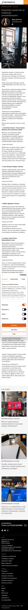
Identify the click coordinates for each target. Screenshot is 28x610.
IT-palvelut (4, 571)
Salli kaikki (14, 325)
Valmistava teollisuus (7, 580)
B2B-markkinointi (6, 563)
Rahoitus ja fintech (6, 583)
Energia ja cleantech (7, 576)
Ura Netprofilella (6, 600)
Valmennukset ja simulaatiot (9, 565)
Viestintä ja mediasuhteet (8, 556)
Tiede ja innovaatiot (7, 573)
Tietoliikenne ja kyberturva (9, 578)
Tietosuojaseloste (5, 608)
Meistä (3, 588)
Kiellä (14, 334)
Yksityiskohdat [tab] (14, 279)
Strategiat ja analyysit (7, 558)
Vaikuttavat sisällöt (6, 561)
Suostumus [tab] (5, 279)
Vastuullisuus (5, 598)
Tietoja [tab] (23, 279)
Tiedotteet (4, 595)
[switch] (24, 309)
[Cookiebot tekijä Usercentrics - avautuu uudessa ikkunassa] (20, 275)
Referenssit (4, 593)
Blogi (2, 591)
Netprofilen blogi (6, 6)
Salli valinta (14, 329)
